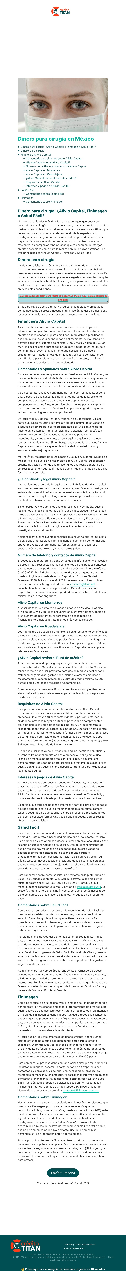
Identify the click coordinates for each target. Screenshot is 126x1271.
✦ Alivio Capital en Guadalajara (42, 174)
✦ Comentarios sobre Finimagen (43, 201)
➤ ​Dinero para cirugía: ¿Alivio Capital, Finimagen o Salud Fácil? (57, 146)
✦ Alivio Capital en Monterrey (41, 170)
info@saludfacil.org (89, 886)
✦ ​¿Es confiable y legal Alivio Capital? (46, 162)
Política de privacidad (74, 1248)
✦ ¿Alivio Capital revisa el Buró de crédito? (49, 178)
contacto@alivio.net (82, 584)
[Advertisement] (63, 49)
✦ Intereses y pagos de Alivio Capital (46, 186)
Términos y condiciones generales (79, 1244)
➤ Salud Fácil (26, 190)
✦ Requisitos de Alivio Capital (41, 182)
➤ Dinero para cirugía (31, 150)
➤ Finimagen (25, 197)
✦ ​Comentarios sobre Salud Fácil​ (43, 193)
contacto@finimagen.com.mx (81, 1090)
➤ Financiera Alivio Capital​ (34, 154)
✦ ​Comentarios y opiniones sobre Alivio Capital (52, 158)
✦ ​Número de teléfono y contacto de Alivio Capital (54, 166)
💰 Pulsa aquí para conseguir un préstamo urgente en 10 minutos (63, 1269)
